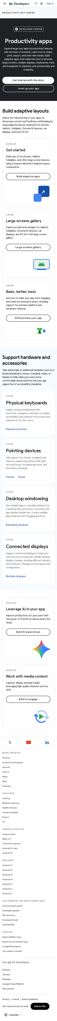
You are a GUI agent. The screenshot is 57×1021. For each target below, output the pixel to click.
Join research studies (12, 951)
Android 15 (7, 874)
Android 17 (7, 865)
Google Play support (11, 946)
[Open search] (36, 3)
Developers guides (10, 910)
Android (6, 757)
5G (3, 822)
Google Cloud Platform (13, 984)
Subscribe (40, 1006)
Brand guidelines (30, 999)
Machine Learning (10, 803)
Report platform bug (11, 937)
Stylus (21, 477)
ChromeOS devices (11, 843)
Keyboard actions (16, 429)
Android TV (7, 853)
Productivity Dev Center (18, 12)
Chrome (6, 974)
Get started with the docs (28, 80)
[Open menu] (5, 3)
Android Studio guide (12, 906)
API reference (8, 915)
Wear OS (6, 839)
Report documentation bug (14, 941)
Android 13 (7, 884)
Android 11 (7, 893)
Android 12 (7, 888)
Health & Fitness (9, 807)
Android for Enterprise (12, 762)
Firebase (6, 979)
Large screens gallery (28, 247)
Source (5, 772)
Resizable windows (17, 524)
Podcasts (6, 786)
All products (8, 988)
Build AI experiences (28, 632)
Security (6, 767)
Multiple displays (16, 576)
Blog (4, 781)
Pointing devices (23, 451)
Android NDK (8, 924)
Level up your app (28, 88)
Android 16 (7, 870)
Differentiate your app (28, 318)
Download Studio (10, 920)
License (15, 999)
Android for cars (10, 848)
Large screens (8, 834)
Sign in (49, 3)
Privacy (5, 817)
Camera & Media (10, 812)
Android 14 (7, 879)
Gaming (6, 798)
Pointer (10, 477)
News (4, 776)
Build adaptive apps (28, 176)
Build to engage (28, 699)
